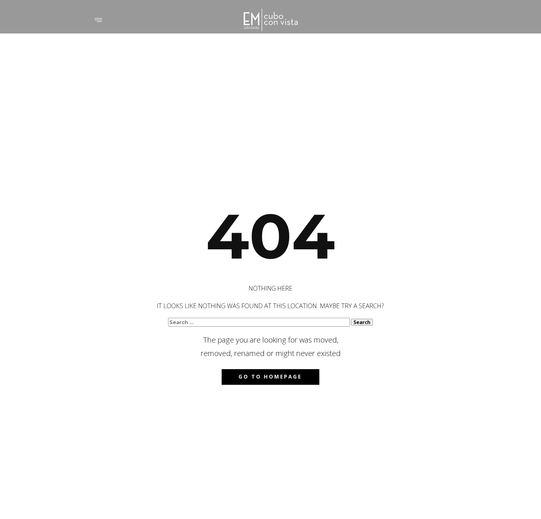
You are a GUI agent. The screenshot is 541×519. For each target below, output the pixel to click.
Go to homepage (270, 376)
